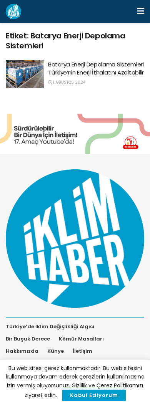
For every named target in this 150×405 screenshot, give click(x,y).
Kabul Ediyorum (94, 395)
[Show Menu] (140, 11)
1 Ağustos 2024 (68, 82)
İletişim (82, 351)
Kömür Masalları (81, 338)
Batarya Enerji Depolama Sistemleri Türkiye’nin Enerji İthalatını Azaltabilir (96, 68)
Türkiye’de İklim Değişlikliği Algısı (50, 326)
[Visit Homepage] (13, 11)
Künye (55, 351)
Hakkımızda (22, 351)
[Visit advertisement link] (75, 134)
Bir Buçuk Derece (28, 338)
